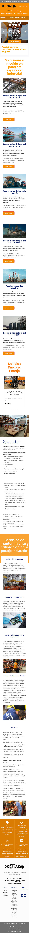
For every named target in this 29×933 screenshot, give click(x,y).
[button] (27, 17)
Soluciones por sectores (8, 13)
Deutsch (12, 17)
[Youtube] (25, 895)
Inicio (8, 11)
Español (17, 17)
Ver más (8, 403)
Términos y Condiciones (14, 931)
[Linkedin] (22, 895)
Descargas (3, 17)
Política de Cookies (14, 929)
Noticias (19, 13)
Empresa (13, 11)
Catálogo (18, 11)
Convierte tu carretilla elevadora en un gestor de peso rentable (14, 393)
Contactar (25, 13)
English (23, 17)
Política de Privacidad (15, 927)
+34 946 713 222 (22, 6)
